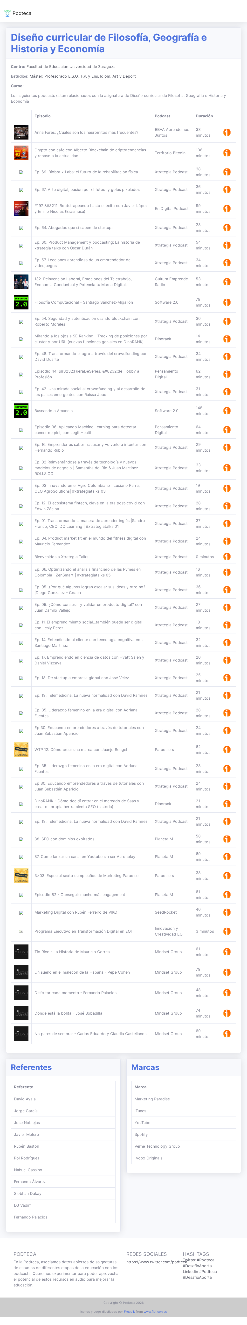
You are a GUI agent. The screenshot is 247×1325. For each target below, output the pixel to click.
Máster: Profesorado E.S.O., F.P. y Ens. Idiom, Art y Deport (83, 76)
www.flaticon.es (155, 1311)
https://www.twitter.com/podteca (156, 1261)
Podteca (21, 13)
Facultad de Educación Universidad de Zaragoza (71, 66)
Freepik (129, 1311)
